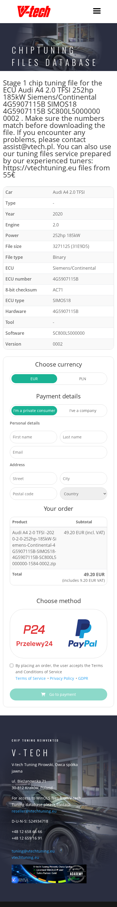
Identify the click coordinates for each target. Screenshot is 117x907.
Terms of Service (31, 678)
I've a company (82, 410)
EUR (34, 378)
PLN (82, 378)
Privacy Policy (62, 678)
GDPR (83, 678)
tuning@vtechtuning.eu (33, 851)
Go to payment (62, 694)
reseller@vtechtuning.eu (34, 811)
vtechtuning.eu (25, 857)
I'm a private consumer (34, 410)
